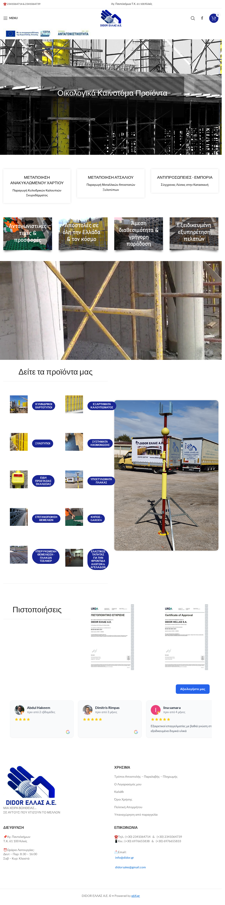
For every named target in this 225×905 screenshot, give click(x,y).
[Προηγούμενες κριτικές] (11, 719)
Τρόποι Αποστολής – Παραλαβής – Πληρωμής (146, 776)
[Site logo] (111, 18)
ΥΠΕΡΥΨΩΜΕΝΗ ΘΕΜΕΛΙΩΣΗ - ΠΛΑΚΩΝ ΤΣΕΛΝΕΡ (45, 556)
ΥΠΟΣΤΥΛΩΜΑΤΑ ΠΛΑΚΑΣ (101, 481)
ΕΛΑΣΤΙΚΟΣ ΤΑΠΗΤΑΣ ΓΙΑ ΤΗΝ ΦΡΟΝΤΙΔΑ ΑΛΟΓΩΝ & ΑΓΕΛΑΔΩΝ (98, 559)
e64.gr (135, 896)
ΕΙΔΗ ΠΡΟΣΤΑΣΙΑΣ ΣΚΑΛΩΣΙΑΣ (43, 481)
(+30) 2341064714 (138, 836)
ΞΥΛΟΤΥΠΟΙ (42, 443)
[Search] (193, 18)
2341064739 (32, 3)
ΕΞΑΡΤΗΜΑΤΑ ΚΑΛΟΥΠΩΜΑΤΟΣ (102, 405)
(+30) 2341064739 (169, 836)
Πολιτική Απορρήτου (128, 807)
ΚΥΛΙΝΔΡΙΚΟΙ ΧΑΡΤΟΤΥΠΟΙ (43, 405)
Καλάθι (119, 791)
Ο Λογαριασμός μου (128, 784)
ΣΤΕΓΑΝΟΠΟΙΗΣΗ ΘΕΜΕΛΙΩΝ (46, 518)
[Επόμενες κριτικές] (210, 719)
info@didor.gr (124, 857)
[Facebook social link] (202, 18)
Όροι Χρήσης (123, 799)
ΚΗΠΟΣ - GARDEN (96, 518)
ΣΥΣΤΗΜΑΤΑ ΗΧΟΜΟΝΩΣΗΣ (100, 443)
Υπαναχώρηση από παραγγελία (136, 814)
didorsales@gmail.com (130, 867)
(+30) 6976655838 (137, 841)
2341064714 (14, 3)
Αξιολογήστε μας (192, 689)
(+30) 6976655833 (168, 841)
